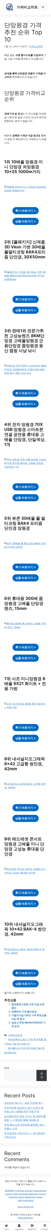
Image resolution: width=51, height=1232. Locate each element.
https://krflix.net (26, 1206)
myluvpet (19, 1190)
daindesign (30, 1197)
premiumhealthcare (28, 1194)
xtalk (20, 1200)
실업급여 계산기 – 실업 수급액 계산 (23, 1103)
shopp (39, 1197)
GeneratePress (25, 1217)
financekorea (39, 1190)
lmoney (42, 1194)
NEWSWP (9, 1190)
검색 (6, 1067)
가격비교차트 (27, 7)
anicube (29, 1190)
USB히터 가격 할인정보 (24, 1011)
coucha (8, 1194)
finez (15, 1194)
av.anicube (28, 1200)
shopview (13, 1197)
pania (21, 1197)
